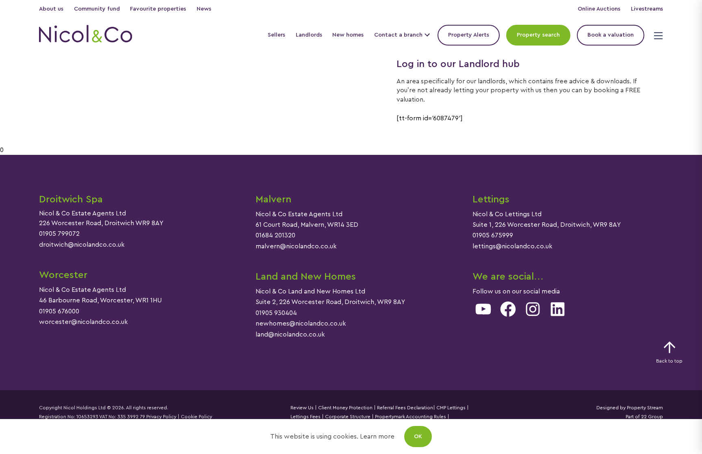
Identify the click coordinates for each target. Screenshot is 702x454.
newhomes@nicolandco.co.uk (301, 323)
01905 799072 (59, 233)
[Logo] (85, 35)
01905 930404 (276, 313)
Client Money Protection (345, 407)
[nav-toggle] (657, 35)
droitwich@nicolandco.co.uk (82, 244)
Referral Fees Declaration (405, 407)
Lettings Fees (305, 416)
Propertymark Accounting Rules (410, 416)
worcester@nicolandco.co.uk (83, 322)
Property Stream (644, 407)
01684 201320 (275, 235)
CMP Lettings (450, 407)
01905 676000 (59, 311)
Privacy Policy (161, 416)
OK (418, 436)
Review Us (302, 407)
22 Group (652, 416)
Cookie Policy (196, 416)
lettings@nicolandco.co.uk (512, 246)
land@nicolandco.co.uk (290, 334)
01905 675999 (492, 235)
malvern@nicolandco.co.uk (296, 246)
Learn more (377, 436)
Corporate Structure (347, 416)
